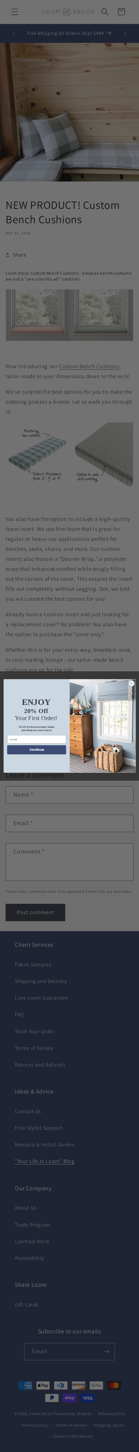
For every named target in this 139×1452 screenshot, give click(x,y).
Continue (36, 750)
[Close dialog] (131, 683)
